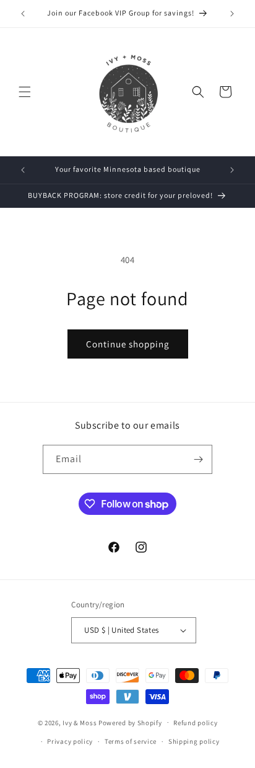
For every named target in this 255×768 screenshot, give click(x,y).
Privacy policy (70, 741)
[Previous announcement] (23, 13)
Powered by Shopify (130, 722)
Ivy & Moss (80, 722)
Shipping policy (194, 741)
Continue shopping (128, 344)
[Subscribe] (198, 459)
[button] (24, 91)
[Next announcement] (232, 13)
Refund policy (195, 722)
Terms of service (131, 741)
